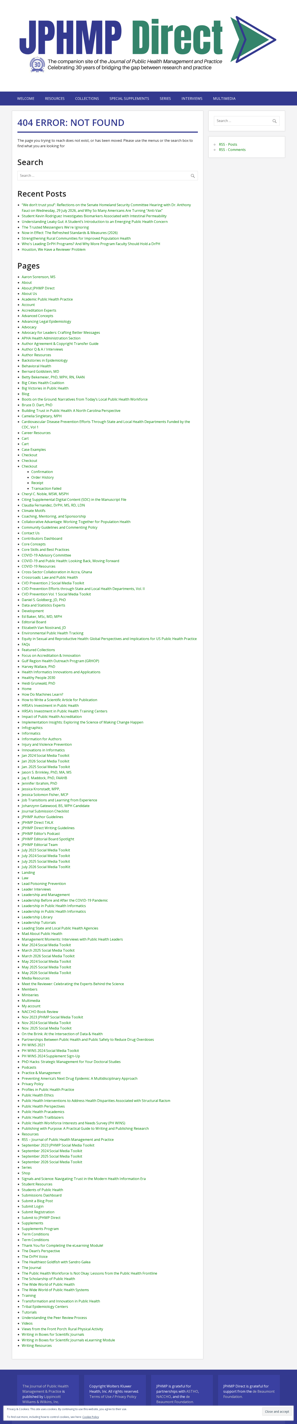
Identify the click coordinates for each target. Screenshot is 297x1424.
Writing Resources (37, 1345)
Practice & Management (41, 1072)
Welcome (25, 98)
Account (28, 304)
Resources (55, 98)
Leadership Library (37, 917)
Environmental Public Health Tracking (52, 633)
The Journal (31, 1267)
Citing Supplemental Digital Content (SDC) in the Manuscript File (74, 499)
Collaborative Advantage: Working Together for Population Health (76, 521)
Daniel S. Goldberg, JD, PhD (44, 599)
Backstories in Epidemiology (45, 360)
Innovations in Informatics (43, 750)
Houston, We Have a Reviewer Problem (53, 249)
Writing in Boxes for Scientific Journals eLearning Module (68, 1340)
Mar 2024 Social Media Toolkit (46, 945)
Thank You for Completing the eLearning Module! (62, 1245)
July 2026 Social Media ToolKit (46, 866)
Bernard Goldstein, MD (40, 371)
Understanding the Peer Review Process (54, 1317)
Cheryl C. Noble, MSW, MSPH (45, 493)
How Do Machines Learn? (42, 694)
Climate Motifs (33, 510)
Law (25, 878)
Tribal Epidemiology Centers (45, 1306)
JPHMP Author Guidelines (42, 816)
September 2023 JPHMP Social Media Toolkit (58, 1145)
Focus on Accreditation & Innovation (51, 655)
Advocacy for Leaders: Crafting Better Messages (61, 332)
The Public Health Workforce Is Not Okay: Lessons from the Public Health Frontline (89, 1273)
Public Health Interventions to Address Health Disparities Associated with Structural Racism (96, 1100)
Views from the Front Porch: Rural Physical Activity (62, 1329)
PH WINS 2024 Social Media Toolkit (50, 1050)
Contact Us (31, 533)
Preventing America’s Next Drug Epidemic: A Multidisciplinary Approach (79, 1078)
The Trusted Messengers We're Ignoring (55, 227)
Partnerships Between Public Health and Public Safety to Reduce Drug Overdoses (88, 1039)
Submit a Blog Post (37, 1200)
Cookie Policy (90, 1417)
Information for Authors (42, 739)
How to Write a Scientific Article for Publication (59, 699)
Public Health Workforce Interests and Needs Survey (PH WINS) (73, 1123)
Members (29, 989)
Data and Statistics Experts (43, 605)
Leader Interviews (36, 889)
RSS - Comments (232, 149)
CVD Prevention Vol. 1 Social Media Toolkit (56, 594)
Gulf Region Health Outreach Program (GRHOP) (60, 661)
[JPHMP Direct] (149, 78)
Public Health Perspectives (43, 1106)
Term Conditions (35, 1234)
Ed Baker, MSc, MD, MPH (42, 616)
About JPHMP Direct (38, 288)
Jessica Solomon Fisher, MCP (45, 794)
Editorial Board (34, 622)
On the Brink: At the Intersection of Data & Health (62, 1033)
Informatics (31, 733)
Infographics (32, 727)
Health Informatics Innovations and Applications (61, 672)
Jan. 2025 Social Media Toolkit (46, 766)
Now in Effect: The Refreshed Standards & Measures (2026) (70, 232)
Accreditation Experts (39, 310)
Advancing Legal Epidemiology (46, 321)
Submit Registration (38, 1212)
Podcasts (29, 1067)
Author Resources (36, 355)
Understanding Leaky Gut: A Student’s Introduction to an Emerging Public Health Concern (95, 221)
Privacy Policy (32, 1083)
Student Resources (37, 1184)
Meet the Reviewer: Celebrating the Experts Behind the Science (73, 983)
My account (31, 1006)
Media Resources (36, 978)
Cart (25, 438)
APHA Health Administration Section (51, 338)
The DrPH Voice (35, 1256)
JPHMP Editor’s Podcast (41, 833)
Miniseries (30, 995)
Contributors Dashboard (42, 538)
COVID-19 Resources (38, 566)
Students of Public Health (42, 1189)
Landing (28, 872)
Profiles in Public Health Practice (48, 1089)
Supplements (32, 1223)
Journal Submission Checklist (45, 811)
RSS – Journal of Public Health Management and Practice (68, 1139)
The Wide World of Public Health (48, 1284)
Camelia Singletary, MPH (42, 416)
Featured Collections (38, 649)
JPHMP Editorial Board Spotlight (48, 839)
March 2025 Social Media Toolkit (48, 950)
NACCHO (163, 1396)
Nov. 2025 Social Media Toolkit (47, 1028)
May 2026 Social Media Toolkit (46, 972)
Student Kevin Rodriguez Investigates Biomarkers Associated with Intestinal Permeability (94, 216)
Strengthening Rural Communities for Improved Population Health (76, 238)
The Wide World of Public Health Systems (55, 1289)
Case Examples (34, 449)
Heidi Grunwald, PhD (38, 683)
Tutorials (29, 1312)
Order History (42, 477)
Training (29, 1295)
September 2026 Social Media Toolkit (52, 1162)
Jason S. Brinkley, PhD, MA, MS (47, 772)
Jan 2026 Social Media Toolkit (45, 761)
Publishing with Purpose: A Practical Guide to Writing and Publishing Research (85, 1128)
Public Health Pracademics (43, 1111)
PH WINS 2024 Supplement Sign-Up (51, 1056)
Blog (25, 393)
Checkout (29, 455)
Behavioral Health (36, 366)
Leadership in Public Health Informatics (54, 905)
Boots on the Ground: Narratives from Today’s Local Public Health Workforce (85, 399)
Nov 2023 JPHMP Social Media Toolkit (52, 1017)
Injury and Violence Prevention (47, 744)
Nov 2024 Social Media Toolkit (46, 1022)
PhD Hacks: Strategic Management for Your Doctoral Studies (71, 1061)
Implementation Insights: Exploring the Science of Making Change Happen (82, 722)
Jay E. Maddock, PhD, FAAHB (44, 778)
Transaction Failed (46, 488)
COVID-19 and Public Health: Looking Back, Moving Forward (70, 560)
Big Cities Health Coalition (43, 382)
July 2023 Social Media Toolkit (46, 850)
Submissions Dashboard (42, 1195)
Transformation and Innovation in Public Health (61, 1301)
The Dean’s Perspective (41, 1251)
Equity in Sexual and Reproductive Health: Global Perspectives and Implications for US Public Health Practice (109, 638)
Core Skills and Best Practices (45, 549)
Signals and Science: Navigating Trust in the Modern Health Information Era (84, 1178)
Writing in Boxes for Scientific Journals (53, 1334)
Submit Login (32, 1206)
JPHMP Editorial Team (40, 844)
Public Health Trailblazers (43, 1117)
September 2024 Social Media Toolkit (52, 1150)
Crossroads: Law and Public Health (50, 577)
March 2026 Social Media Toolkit (48, 956)
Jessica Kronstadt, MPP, (41, 789)
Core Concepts (34, 544)
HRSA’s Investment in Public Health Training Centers (64, 711)
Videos (27, 1323)
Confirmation (42, 471)
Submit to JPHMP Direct (41, 1217)
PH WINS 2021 (33, 1045)
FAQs (26, 644)
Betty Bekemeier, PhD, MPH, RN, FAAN (53, 377)
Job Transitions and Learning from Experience (59, 800)
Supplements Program (40, 1228)
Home (27, 688)
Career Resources (36, 432)
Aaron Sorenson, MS (38, 276)
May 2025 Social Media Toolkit (46, 967)
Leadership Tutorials (39, 922)
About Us (29, 293)
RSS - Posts (228, 144)
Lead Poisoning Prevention (44, 883)
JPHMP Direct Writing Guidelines (48, 828)
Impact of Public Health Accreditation (52, 716)
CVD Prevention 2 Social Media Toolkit (53, 583)
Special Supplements (129, 98)
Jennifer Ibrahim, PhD (39, 783)
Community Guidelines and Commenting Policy (59, 527)
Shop (26, 1173)
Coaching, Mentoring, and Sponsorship (54, 516)
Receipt (37, 482)
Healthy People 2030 (38, 677)
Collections (87, 98)
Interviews (192, 98)
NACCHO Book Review (40, 1011)
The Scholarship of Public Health (48, 1278)
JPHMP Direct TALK (37, 822)
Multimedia (224, 98)
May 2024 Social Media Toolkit (46, 961)
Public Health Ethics (38, 1095)
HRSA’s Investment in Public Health (50, 705)
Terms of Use (100, 1396)
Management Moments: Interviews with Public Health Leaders (72, 939)
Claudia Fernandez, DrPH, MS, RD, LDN (53, 505)
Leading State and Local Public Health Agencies (60, 928)
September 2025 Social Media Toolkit (52, 1156)
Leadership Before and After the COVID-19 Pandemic (65, 900)
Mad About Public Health (42, 933)
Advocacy (29, 327)
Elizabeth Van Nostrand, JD (44, 627)
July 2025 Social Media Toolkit (46, 861)
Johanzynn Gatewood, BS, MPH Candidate (56, 805)
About (27, 282)
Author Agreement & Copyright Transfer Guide (60, 343)
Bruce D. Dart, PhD (37, 405)
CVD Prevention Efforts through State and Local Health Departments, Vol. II (83, 588)
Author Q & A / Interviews (42, 349)
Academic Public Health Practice (47, 299)
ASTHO (192, 1391)
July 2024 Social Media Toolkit (46, 855)
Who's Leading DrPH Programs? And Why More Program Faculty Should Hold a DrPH (91, 243)
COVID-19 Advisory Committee (46, 555)
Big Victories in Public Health (45, 388)
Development (33, 610)
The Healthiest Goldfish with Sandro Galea (56, 1262)
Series (165, 98)
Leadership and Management (46, 894)
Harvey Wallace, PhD (38, 666)
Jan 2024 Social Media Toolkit (45, 755)
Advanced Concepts (37, 315)
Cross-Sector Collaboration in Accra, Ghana (57, 572)
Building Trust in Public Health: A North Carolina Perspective (71, 410)
